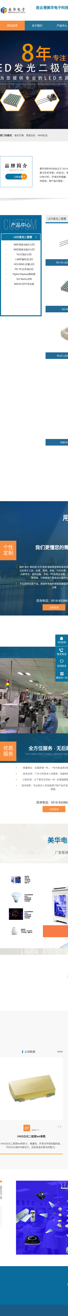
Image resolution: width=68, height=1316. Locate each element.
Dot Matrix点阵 (24, 279)
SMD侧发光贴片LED (24, 249)
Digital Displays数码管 (24, 274)
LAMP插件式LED (24, 259)
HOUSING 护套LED (24, 264)
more (60, 1051)
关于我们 (37, 25)
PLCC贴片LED (24, 254)
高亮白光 (30, 135)
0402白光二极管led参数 (31, 1136)
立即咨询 (18, 176)
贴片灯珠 (19, 135)
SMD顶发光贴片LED (24, 244)
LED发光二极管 (23, 237)
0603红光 (43, 135)
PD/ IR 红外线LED (24, 269)
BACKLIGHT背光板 (24, 283)
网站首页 (12, 25)
